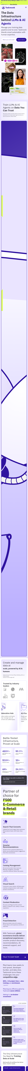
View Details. (13, 4)
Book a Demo (21, 40)
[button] (26, 7)
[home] (8, 7)
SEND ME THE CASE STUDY (9, 781)
